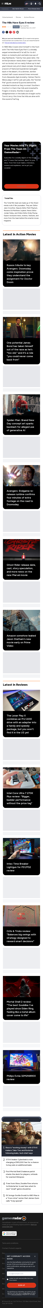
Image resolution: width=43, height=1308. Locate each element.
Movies (18, 17)
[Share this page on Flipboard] (14, 32)
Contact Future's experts (11, 1248)
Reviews (16, 27)
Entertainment (8, 17)
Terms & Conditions (16, 1294)
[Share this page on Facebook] (3, 32)
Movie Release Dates (34, 9)
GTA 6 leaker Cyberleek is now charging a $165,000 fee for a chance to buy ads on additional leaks (22, 1162)
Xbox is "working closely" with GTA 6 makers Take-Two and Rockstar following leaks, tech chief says (21, 1150)
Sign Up (21, 1285)
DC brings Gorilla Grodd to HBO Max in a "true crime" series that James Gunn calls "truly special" (22, 1198)
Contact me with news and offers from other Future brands (21, 1279)
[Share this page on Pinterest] (10, 32)
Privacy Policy (26, 1293)
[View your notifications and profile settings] (35, 3)
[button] (40, 4)
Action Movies (29, 17)
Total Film (25, 26)
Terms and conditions (10, 1243)
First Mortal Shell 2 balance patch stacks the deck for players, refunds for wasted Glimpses (21, 1174)
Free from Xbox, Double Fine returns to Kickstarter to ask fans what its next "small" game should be (22, 1186)
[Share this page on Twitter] (7, 32)
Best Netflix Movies (18, 9)
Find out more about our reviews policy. (15, 42)
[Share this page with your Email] (17, 32)
